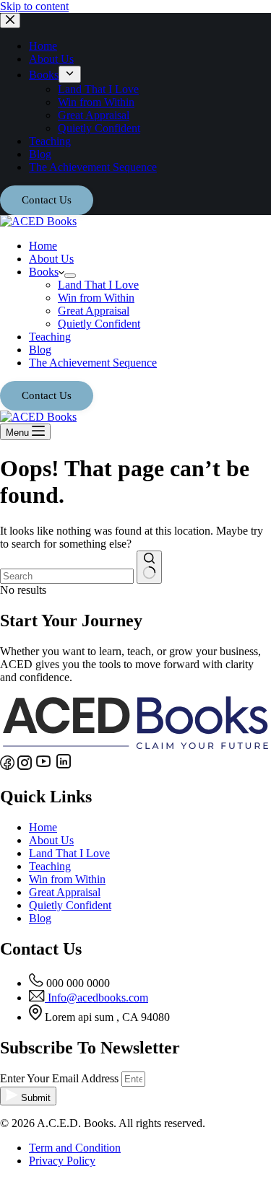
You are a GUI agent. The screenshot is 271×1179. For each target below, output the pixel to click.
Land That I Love (98, 285)
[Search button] (149, 567)
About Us (51, 259)
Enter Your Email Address (60, 1078)
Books (44, 272)
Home (43, 246)
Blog (40, 349)
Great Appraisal (93, 310)
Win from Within (96, 298)
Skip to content (34, 6)
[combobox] (67, 576)
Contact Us (47, 395)
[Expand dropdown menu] (70, 275)
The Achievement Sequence (93, 362)
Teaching (50, 336)
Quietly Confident (99, 323)
